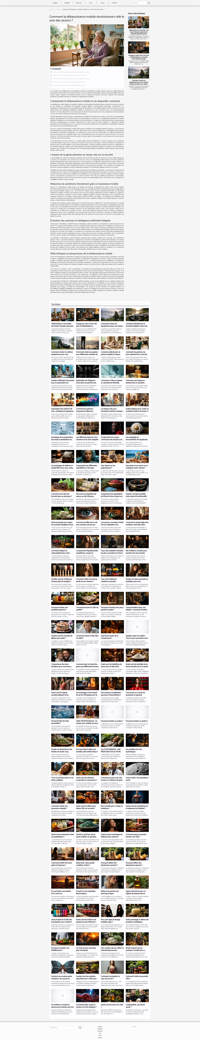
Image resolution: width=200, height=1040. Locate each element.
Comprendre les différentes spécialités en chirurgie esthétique (86, 468)
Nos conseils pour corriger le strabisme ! (112, 807)
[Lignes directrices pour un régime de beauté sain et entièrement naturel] (137, 882)
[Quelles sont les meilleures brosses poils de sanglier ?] (62, 570)
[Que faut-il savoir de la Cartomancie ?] (112, 626)
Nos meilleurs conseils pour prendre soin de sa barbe (136, 551)
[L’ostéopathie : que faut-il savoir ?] (137, 995)
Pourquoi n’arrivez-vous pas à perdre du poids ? (112, 608)
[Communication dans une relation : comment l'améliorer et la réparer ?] (137, 598)
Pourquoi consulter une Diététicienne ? (60, 949)
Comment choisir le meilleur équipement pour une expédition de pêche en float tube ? (62, 355)
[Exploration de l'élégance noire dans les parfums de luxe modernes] (87, 371)
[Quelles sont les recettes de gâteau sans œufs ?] (62, 626)
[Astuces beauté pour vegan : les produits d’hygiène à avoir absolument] (62, 513)
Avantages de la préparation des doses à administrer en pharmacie (62, 439)
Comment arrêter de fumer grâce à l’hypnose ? (61, 864)
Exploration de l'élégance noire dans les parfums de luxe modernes (86, 383)
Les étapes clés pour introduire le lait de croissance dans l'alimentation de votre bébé (112, 412)
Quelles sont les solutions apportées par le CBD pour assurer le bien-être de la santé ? (86, 980)
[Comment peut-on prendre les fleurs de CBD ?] (137, 825)
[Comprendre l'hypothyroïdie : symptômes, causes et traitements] (87, 541)
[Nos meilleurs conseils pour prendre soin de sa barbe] (137, 541)
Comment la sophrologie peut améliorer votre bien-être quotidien (137, 524)
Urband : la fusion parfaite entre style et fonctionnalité (136, 495)
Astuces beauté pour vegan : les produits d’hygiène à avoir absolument (62, 524)
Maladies (67, 3)
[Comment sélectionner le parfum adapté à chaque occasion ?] (112, 343)
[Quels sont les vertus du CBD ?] (112, 995)
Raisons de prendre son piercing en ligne (110, 892)
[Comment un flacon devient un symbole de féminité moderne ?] (112, 371)
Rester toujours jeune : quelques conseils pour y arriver (135, 950)
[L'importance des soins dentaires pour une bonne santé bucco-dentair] (62, 655)
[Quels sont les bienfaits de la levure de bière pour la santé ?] (137, 655)
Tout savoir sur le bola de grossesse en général (135, 693)
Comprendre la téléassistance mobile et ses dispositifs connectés (71, 72)
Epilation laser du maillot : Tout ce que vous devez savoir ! (137, 638)
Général (114, 3)
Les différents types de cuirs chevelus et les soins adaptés (87, 438)
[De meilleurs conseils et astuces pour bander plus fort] (62, 995)
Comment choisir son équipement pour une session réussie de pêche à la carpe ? (138, 82)
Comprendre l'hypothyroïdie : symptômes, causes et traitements (87, 553)
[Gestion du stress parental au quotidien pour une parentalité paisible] (137, 570)
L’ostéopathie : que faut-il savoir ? (135, 1005)
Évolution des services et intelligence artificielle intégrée (69, 82)
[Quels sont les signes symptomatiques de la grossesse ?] (62, 683)
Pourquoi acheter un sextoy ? (112, 720)
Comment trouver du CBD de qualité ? (87, 608)
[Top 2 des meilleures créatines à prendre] (112, 570)
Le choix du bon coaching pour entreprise (86, 949)
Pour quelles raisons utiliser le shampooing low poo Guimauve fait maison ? (112, 950)
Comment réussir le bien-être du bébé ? (87, 637)
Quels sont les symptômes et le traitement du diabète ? (137, 807)
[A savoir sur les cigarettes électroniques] (87, 882)
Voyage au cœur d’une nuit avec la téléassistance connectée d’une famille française (138, 57)
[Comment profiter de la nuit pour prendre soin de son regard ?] (87, 513)
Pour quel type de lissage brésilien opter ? (110, 920)
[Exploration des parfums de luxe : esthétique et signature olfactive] (62, 399)
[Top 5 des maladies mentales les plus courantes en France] (112, 541)
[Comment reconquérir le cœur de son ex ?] (112, 967)
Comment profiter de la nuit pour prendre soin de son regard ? (86, 524)
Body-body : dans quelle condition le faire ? (85, 864)
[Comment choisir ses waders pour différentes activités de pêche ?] (87, 343)
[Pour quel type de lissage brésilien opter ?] (112, 910)
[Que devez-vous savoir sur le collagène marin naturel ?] (137, 456)
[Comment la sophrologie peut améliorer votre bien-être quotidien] (137, 513)
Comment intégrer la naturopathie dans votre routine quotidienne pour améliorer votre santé (60, 554)
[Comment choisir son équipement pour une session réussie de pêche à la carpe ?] (138, 72)
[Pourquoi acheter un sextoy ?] (112, 712)
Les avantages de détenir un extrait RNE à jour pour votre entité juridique (62, 468)
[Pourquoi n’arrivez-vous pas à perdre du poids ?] (112, 598)
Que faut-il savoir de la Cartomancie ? (109, 637)
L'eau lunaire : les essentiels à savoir (137, 779)
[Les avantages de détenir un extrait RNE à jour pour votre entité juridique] (62, 456)
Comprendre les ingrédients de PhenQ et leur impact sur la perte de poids (111, 496)
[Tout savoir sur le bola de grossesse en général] (137, 683)
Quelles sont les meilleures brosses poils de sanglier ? (61, 580)
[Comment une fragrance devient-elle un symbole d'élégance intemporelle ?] (137, 371)
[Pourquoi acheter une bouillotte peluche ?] (62, 598)
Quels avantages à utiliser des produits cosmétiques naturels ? (137, 922)
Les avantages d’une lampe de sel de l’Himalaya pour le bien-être (86, 695)
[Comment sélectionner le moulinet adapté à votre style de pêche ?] (137, 314)
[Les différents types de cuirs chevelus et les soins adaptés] (87, 428)
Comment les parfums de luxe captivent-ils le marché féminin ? (136, 354)
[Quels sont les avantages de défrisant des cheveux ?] (112, 825)
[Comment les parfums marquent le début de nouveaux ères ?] (87, 399)
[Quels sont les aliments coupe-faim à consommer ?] (87, 768)
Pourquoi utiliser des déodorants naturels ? (109, 864)
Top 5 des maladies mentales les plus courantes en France (112, 551)
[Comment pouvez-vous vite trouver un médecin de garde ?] (112, 768)
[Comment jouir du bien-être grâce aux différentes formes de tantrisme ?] (87, 655)
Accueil (51, 9)
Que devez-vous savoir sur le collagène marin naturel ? (137, 466)
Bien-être (79, 3)
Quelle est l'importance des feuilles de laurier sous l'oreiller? (61, 751)
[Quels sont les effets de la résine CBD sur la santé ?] (87, 797)
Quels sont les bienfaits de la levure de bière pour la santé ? (137, 666)
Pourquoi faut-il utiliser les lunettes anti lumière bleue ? (87, 750)
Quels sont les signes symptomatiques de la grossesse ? (59, 695)
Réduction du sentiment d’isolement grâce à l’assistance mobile (71, 78)
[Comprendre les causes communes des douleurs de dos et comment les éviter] (112, 428)
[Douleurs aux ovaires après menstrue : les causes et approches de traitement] (62, 967)
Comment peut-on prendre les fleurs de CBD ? (136, 835)
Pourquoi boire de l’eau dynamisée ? (60, 722)
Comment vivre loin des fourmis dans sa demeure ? (61, 495)
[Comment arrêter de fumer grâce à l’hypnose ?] (62, 853)
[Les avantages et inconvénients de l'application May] (137, 428)
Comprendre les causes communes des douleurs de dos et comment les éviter (111, 439)
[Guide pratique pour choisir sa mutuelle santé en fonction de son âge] (137, 399)
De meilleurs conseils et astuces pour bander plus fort (62, 1005)
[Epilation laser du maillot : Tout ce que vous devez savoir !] (137, 626)
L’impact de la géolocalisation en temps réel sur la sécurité (69, 75)
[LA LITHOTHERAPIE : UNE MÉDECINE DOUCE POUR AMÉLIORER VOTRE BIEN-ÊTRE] (112, 740)
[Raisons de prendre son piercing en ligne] (112, 882)
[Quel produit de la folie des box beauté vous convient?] (62, 910)
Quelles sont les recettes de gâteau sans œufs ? (61, 637)
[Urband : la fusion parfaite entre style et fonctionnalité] (137, 484)
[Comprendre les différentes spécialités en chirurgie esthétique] (87, 456)
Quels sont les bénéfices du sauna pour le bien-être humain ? (111, 666)
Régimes (55, 3)
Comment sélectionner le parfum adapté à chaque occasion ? (110, 354)
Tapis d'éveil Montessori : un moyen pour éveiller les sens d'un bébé (87, 723)
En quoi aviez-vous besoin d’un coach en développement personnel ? (62, 893)
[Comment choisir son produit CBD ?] (137, 967)
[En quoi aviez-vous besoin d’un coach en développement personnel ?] (62, 882)
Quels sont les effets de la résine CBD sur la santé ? (86, 807)
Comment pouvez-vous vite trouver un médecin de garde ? (112, 780)
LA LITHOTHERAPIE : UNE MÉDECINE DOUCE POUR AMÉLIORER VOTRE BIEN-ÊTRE (111, 753)
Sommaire (56, 68)
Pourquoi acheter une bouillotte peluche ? (59, 608)
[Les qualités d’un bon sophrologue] (137, 740)
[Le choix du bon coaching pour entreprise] (87, 939)
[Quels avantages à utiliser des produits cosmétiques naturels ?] (137, 910)
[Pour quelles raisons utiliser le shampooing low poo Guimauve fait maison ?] (112, 939)
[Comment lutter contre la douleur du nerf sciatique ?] (87, 995)
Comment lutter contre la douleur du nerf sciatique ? (86, 1005)
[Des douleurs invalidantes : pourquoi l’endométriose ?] (112, 683)
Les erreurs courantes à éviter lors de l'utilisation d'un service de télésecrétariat (112, 524)
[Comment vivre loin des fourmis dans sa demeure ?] (62, 484)
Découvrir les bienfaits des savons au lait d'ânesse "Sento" (86, 496)
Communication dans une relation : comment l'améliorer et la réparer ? (137, 610)
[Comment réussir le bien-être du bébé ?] (87, 626)
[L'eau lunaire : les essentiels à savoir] (137, 768)
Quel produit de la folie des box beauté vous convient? (61, 920)
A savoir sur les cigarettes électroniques (85, 892)
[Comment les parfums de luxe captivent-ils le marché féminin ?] (137, 343)
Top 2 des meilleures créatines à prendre (109, 580)
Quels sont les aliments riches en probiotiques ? (62, 835)
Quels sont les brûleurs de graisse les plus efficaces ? (86, 920)
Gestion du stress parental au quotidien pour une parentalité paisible (137, 581)
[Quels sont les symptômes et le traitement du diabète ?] (137, 797)
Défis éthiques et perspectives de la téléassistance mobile (69, 85)
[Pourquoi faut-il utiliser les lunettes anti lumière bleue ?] (87, 740)
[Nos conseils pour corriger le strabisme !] (112, 797)
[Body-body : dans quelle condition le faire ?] (87, 853)
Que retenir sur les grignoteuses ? (108, 466)
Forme (102, 3)
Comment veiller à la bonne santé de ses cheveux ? (86, 580)
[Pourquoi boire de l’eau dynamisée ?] (62, 712)
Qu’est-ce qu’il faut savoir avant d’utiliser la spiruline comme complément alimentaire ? (86, 838)
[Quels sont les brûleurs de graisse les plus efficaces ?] (87, 910)
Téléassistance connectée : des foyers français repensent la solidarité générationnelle (139, 32)
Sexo (90, 3)
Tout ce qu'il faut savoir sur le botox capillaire (62, 779)
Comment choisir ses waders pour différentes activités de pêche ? (87, 354)
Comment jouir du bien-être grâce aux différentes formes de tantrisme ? (87, 666)
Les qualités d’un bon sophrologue (134, 750)
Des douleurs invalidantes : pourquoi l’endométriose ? (111, 693)
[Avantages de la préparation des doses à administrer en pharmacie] (62, 428)
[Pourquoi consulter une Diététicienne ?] (62, 939)
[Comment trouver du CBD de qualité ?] (87, 598)
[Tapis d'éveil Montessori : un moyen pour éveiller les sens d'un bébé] (87, 712)
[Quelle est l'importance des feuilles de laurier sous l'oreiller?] (62, 740)
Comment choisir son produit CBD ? (137, 977)
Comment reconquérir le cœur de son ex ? (110, 977)
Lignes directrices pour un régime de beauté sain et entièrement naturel (136, 893)
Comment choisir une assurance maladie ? (59, 807)
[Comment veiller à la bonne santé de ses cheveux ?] (87, 570)
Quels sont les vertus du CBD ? (112, 1005)
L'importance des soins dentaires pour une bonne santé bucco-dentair (61, 666)
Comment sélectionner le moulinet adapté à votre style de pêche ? (137, 326)
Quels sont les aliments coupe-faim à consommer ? (86, 779)
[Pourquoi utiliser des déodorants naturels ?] (112, 853)
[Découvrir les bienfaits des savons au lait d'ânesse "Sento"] (87, 484)
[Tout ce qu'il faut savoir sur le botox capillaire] (62, 768)
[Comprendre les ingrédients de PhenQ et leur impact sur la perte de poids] (112, 484)
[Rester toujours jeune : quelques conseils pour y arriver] (137, 939)
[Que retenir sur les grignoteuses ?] (112, 456)
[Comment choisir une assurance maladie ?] (62, 797)
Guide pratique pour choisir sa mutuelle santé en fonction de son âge (137, 411)
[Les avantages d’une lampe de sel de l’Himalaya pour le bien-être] (87, 683)
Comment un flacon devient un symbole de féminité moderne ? (111, 383)
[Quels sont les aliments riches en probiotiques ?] (62, 825)
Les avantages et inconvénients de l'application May (137, 439)
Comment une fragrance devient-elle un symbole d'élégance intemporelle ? (136, 383)
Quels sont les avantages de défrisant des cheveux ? (111, 835)
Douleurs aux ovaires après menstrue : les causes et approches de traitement (61, 978)
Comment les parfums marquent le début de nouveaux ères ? (84, 411)
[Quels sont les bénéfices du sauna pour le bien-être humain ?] (112, 655)
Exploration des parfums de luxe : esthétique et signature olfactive (62, 411)
